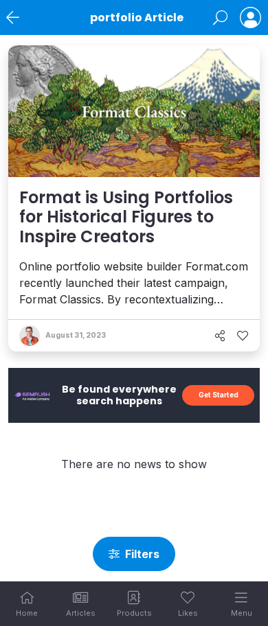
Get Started (218, 395)
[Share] (219, 336)
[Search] (220, 18)
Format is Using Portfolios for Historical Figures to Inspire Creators (126, 217)
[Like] (242, 336)
